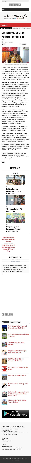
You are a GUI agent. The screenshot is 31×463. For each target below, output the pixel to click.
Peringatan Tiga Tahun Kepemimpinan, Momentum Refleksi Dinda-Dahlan (13, 229)
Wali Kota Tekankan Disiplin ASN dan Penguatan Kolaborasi (17, 401)
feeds (19, 5)
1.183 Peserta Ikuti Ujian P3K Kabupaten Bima (14, 210)
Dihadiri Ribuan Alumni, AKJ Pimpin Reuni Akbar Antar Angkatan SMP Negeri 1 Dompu (8, 248)
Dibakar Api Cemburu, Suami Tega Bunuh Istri (18, 385)
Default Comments (16, 259)
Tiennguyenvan (15, 460)
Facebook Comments (15, 261)
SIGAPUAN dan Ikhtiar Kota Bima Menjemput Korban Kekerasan (16, 360)
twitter (10, 5)
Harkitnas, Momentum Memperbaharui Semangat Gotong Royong (13, 191)
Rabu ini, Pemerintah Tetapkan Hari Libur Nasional (18, 368)
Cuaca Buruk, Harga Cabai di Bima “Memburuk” (16, 343)
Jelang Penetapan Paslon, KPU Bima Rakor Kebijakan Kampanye (8, 239)
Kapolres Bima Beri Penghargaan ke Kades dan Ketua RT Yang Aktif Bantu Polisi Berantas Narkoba (18, 394)
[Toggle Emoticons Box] (2, 274)
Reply (4, 39)
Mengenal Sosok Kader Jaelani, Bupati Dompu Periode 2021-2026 (17, 352)
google (16, 5)
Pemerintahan (6, 41)
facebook (13, 5)
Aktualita (12, 458)
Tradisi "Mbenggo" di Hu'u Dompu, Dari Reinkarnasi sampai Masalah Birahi (17, 327)
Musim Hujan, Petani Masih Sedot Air (17, 375)
